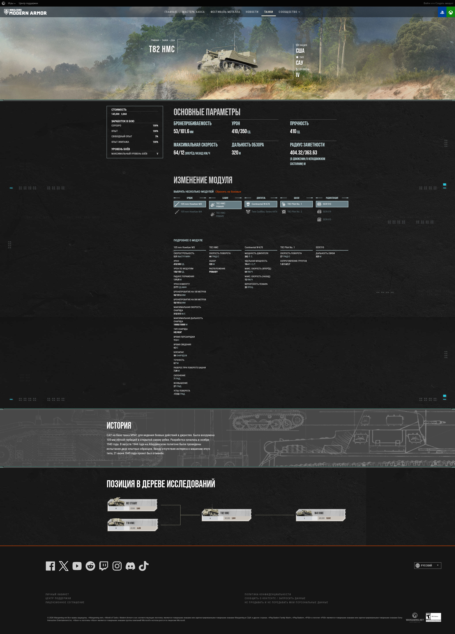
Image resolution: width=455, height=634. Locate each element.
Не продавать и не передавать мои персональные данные (286, 602)
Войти (427, 3)
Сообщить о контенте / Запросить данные (275, 598)
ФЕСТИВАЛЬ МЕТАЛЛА (225, 12)
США (173, 40)
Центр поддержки (58, 598)
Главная (171, 12)
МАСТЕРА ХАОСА (193, 12)
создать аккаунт (444, 3)
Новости (252, 12)
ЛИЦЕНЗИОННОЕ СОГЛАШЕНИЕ (65, 602)
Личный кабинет (57, 594)
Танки (268, 12)
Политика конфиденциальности (268, 594)
